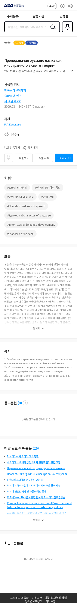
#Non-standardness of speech (26, 206)
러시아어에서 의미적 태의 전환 (23, 456)
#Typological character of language (29, 215)
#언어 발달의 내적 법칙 (20, 197)
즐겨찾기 (66, 31)
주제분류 (13, 16)
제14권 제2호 (12, 101)
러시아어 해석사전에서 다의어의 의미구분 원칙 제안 (33, 485)
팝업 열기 (25, 402)
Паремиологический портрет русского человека (36, 468)
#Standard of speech (20, 234)
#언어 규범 (47, 197)
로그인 (52, 5)
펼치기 (72, 72)
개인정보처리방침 (56, 597)
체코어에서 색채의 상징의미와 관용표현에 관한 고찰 (33, 462)
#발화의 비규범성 (17, 188)
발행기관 (38, 16)
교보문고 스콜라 (19, 598)
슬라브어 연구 (12, 96)
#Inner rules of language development (31, 224)
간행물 (64, 16)
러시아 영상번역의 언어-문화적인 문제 (26, 491)
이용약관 (37, 598)
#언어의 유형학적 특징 (47, 188)
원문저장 (43, 158)
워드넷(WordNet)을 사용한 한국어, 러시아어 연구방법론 (36, 497)
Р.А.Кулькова (12, 124)
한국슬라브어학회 (15, 90)
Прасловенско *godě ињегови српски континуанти (37, 474)
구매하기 (62, 158)
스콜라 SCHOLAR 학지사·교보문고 (13, 6)
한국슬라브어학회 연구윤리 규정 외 (25, 479)
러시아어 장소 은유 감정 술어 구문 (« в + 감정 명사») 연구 (36, 513)
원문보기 (23, 158)
